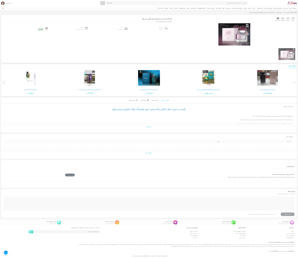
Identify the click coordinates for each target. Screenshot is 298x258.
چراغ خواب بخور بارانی (237, 8)
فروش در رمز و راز (290, 233)
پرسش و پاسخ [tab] (132, 100)
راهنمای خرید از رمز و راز (192, 228)
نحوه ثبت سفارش (194, 231)
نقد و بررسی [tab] (164, 100)
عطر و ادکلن (160, 8)
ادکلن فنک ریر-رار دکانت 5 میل (30, 90)
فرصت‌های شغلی (290, 238)
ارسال (30, 232)
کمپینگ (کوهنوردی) (201, 8)
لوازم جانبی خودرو (268, 8)
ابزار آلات (171, 8)
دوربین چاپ (228, 8)
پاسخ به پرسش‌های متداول (240, 231)
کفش (223, 8)
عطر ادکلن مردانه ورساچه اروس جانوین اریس (149, 90)
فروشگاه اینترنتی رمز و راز (289, 12)
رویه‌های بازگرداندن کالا (241, 233)
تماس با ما (195, 238)
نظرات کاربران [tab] (144, 100)
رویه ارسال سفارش (194, 233)
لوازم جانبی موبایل (278, 8)
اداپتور (249, 8)
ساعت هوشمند (260, 8)
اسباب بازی (285, 8)
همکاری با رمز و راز (290, 235)
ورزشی (175, 8)
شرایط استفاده (242, 235)
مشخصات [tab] (154, 100)
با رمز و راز (291, 228)
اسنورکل (245, 8)
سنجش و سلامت (210, 8)
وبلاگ (292, 231)
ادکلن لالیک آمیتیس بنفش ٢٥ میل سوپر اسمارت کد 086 (89, 90)
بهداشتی (166, 8)
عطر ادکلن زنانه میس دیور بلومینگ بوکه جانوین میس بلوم (262, 12)
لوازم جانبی (193, 8)
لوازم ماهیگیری (182, 8)
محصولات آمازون (292, 8)
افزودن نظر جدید (70, 175)
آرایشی (188, 8)
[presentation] (295, 82)
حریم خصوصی (242, 238)
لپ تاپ (253, 8)
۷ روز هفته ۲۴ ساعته (160, 28)
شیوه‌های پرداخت (194, 235)
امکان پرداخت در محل (120, 28)
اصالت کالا (40, 28)
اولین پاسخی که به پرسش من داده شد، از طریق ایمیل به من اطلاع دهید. (261, 214)
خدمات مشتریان (242, 228)
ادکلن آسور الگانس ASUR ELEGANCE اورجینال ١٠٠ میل (208, 90)
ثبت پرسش (288, 214)
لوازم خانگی (218, 8)
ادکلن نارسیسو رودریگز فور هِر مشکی (267, 90)
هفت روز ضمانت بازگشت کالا (79, 28)
